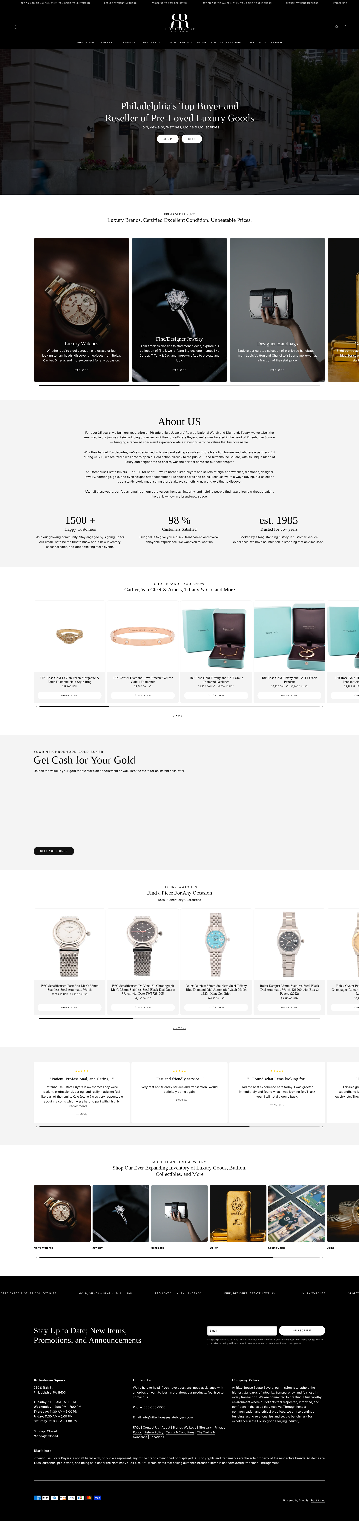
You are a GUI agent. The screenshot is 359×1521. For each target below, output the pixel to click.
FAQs (136, 1427)
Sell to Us (258, 42)
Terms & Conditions (180, 1432)
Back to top (318, 1500)
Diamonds (127, 42)
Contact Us (151, 1427)
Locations (157, 1437)
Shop (167, 138)
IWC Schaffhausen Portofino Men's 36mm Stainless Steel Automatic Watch (70, 987)
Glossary (205, 1427)
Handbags (205, 42)
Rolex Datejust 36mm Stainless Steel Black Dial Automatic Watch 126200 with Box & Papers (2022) (289, 990)
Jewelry (105, 42)
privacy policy (220, 1343)
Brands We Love (184, 1427)
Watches (149, 42)
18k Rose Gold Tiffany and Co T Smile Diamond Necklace (216, 680)
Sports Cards (231, 42)
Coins (168, 42)
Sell (192, 138)
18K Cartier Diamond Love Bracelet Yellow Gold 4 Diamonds (143, 680)
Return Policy (154, 1432)
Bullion (186, 42)
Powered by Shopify (296, 1500)
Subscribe (302, 1330)
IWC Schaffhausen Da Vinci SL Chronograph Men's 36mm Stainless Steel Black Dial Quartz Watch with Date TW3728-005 (143, 990)
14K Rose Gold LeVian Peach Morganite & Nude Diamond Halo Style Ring (69, 680)
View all (179, 716)
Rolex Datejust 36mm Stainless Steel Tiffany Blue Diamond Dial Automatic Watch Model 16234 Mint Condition (216, 990)
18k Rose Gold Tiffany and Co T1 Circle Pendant (289, 680)
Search (276, 42)
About (166, 1427)
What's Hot (86, 42)
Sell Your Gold (54, 850)
